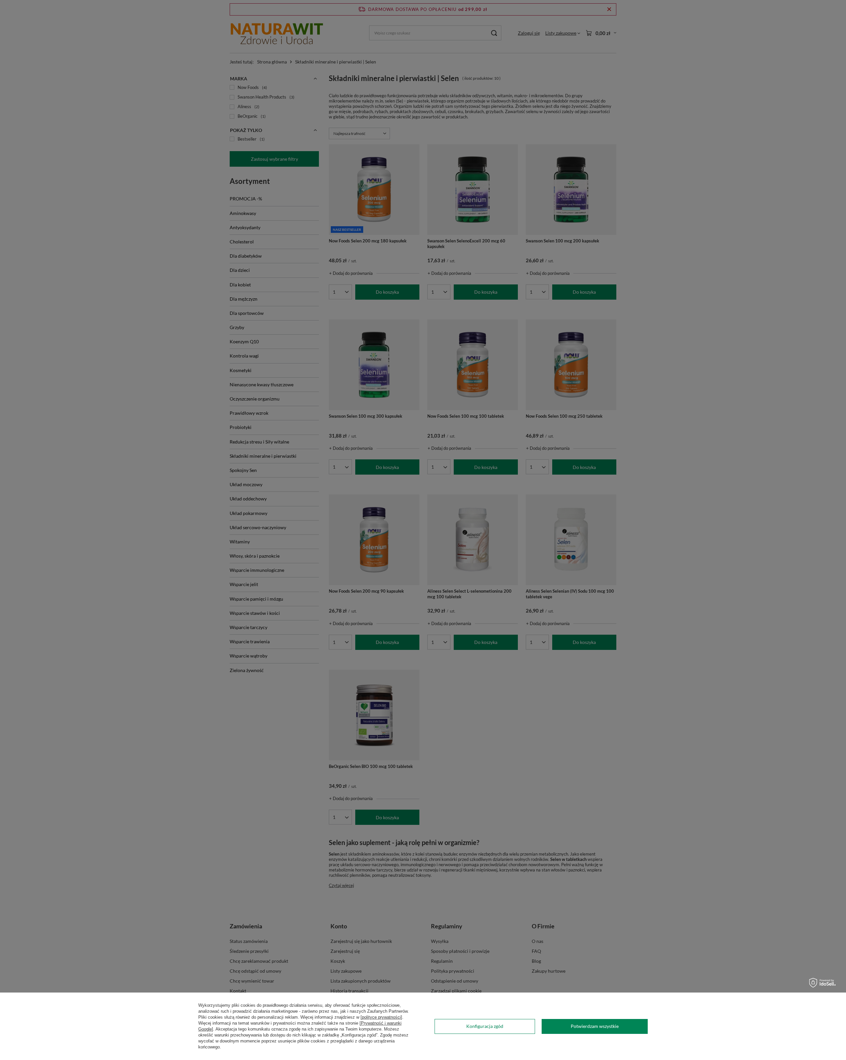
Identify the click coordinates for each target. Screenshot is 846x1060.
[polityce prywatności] (381, 1017)
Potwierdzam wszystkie (595, 1026)
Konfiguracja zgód (484, 1026)
